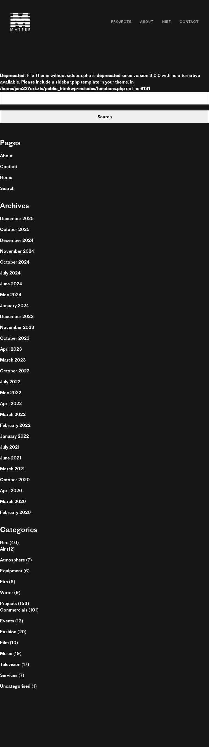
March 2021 (12, 468)
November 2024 (17, 251)
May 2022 (10, 392)
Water (6, 592)
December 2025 (17, 218)
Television (10, 664)
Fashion (8, 631)
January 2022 (14, 436)
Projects (121, 22)
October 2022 (14, 371)
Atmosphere (12, 560)
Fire (4, 581)
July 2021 (10, 447)
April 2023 (11, 349)
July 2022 (10, 381)
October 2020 (15, 479)
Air (3, 549)
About (146, 22)
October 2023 (15, 338)
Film (4, 642)
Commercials (13, 610)
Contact (189, 22)
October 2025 (15, 229)
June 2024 (11, 283)
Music (6, 653)
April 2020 (11, 490)
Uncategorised (15, 686)
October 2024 (15, 262)
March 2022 (13, 414)
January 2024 (14, 305)
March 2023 (13, 360)
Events (7, 620)
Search (7, 188)
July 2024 (10, 273)
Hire (166, 22)
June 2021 (10, 458)
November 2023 (17, 327)
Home (6, 177)
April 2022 (11, 403)
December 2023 (17, 316)
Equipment (11, 570)
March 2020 (13, 501)
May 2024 (10, 294)
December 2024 (17, 240)
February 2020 (15, 512)
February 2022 (15, 425)
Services (8, 675)
